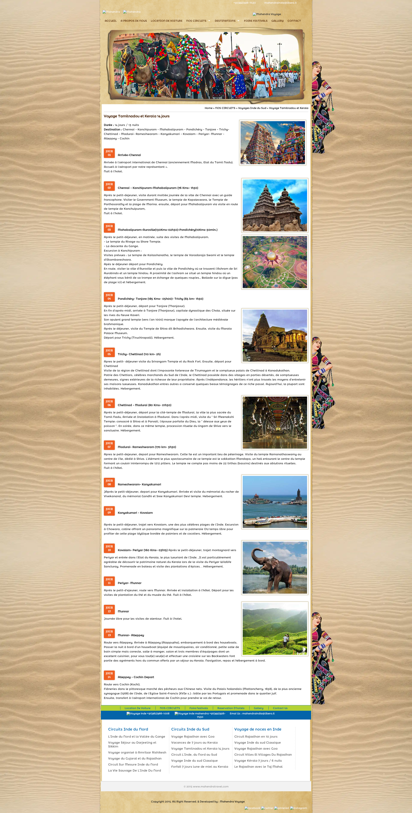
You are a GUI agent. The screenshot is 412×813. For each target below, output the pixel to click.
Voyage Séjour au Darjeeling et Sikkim (132, 744)
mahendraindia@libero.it (280, 2)
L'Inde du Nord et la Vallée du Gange (136, 736)
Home (209, 108)
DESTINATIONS (225, 20)
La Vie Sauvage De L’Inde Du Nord (134, 770)
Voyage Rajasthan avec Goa (192, 736)
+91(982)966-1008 (158, 713)
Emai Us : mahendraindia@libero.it (252, 713)
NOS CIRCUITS (196, 20)
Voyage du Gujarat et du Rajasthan (135, 758)
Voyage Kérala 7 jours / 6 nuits (258, 761)
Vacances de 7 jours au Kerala (194, 742)
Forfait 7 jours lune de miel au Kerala (199, 767)
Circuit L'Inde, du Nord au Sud (194, 754)
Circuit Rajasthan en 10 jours (255, 736)
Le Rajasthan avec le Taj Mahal (258, 767)
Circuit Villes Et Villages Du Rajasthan (263, 754)
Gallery (277, 20)
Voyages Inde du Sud (252, 108)
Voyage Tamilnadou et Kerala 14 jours (200, 748)
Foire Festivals (256, 20)
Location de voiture (166, 20)
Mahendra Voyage (232, 801)
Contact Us (280, 708)
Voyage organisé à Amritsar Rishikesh (137, 752)
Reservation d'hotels (230, 708)
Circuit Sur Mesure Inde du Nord (133, 764)
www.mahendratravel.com (211, 786)
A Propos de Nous (134, 20)
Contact (294, 20)
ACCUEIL (111, 20)
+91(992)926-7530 (244, 2)
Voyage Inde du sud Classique (194, 761)
